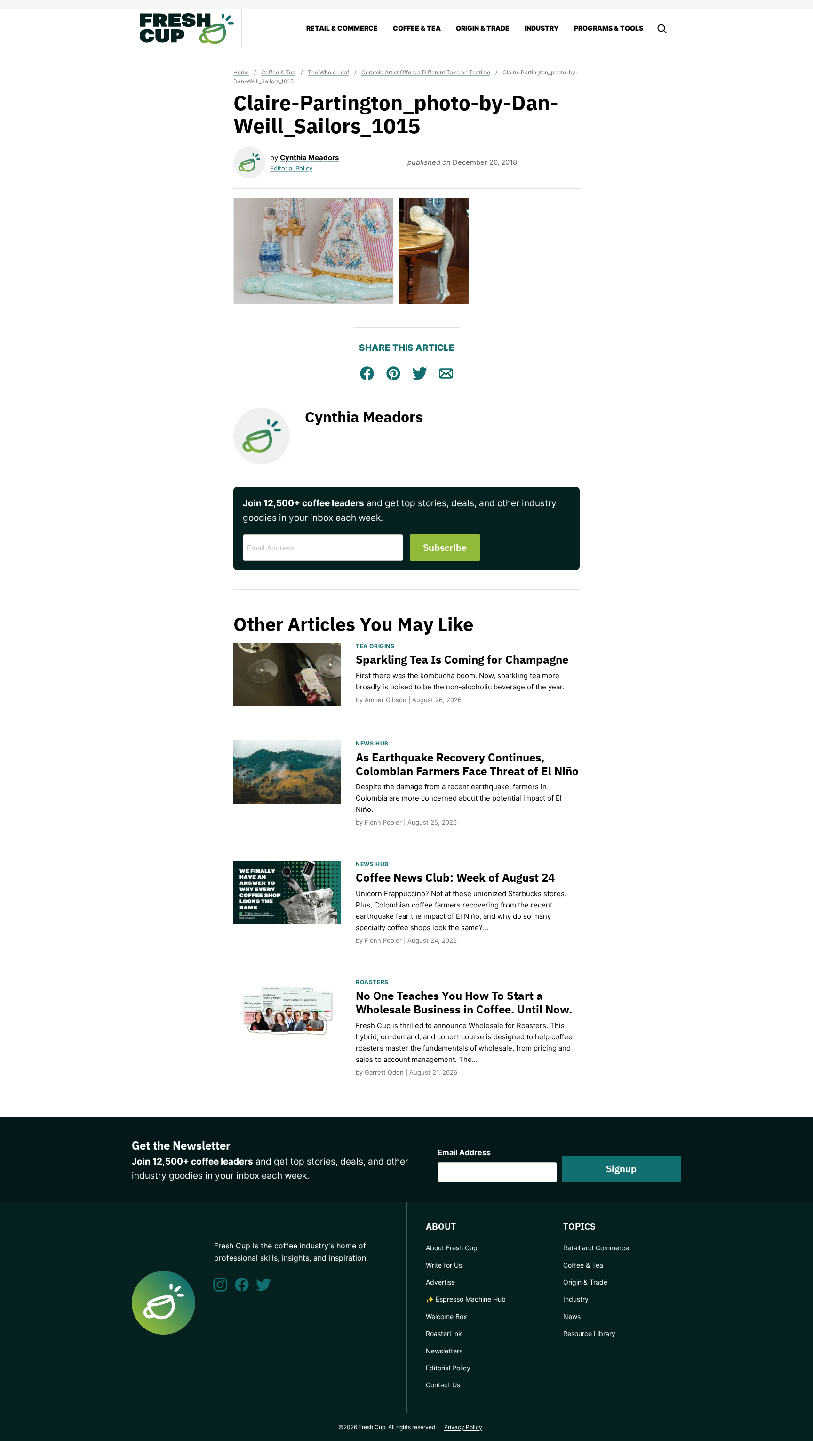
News (572, 1316)
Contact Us (443, 1385)
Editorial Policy (291, 168)
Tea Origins (375, 645)
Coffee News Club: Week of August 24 (455, 877)
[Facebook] (242, 1284)
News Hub (372, 743)
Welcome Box (446, 1316)
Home (241, 72)
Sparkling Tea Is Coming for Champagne (462, 659)
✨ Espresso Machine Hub (466, 1299)
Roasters (372, 982)
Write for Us (444, 1265)
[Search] (662, 28)
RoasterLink (444, 1333)
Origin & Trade (483, 28)
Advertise (440, 1282)
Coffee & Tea (417, 28)
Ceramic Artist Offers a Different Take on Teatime (425, 72)
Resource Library (589, 1333)
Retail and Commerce (596, 1248)
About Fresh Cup (452, 1248)
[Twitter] (263, 1284)
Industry (542, 28)
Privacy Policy (463, 1427)
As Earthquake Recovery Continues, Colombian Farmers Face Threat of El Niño (467, 764)
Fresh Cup (187, 28)
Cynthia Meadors (309, 157)
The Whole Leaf (328, 72)
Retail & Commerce (342, 28)
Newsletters (444, 1351)
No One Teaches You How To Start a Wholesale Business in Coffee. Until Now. (464, 1002)
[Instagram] (220, 1284)
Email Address (464, 1152)
